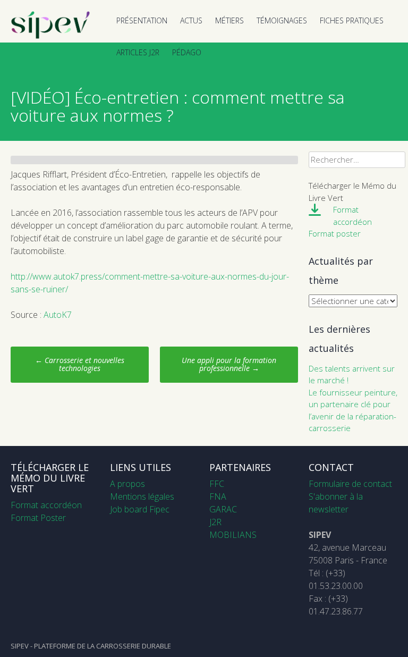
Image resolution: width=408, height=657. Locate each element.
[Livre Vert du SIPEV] (50, 36)
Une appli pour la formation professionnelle (229, 364)
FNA (217, 496)
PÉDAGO (186, 52)
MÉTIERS (229, 20)
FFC (216, 484)
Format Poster (38, 518)
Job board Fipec (139, 509)
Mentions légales (142, 496)
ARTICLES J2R (137, 52)
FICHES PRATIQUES (352, 20)
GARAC (223, 509)
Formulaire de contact (350, 484)
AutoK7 (58, 315)
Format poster (335, 233)
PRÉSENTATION (141, 20)
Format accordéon (46, 505)
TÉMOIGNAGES (282, 20)
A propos (127, 484)
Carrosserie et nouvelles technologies (79, 364)
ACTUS (191, 20)
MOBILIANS (233, 535)
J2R (215, 522)
